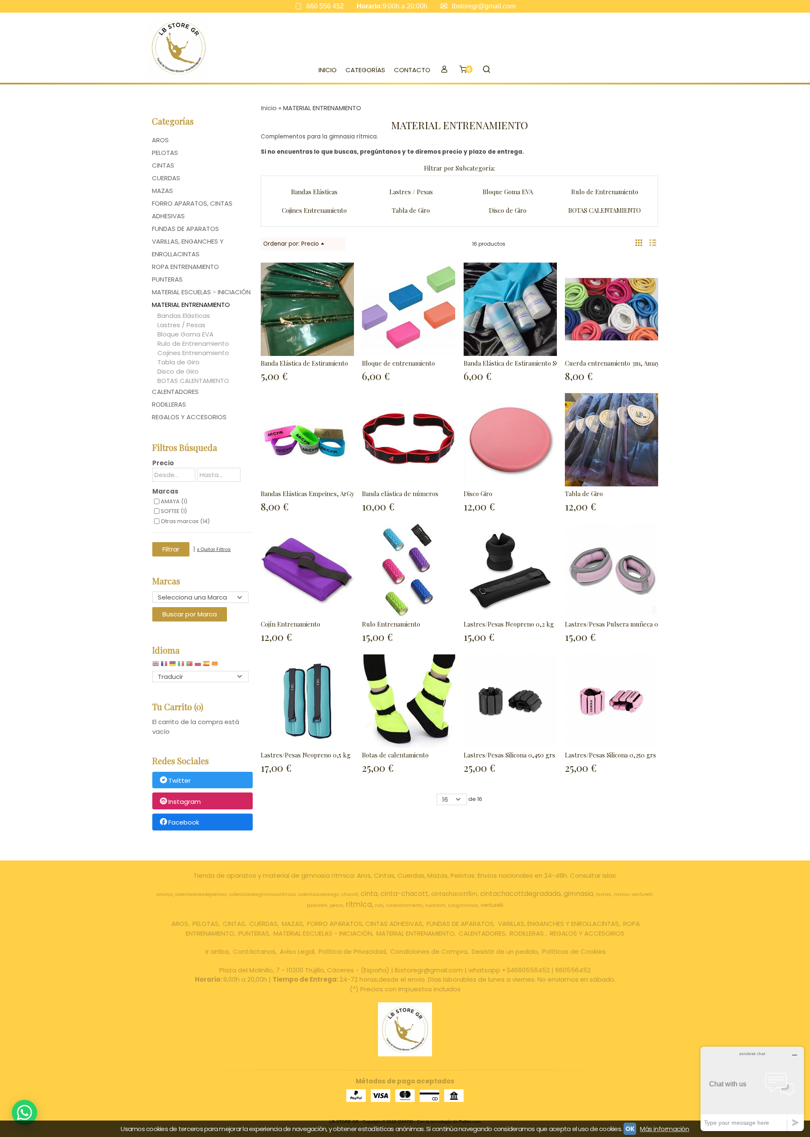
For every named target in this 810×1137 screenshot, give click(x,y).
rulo (379, 905)
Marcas (165, 491)
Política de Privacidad (352, 951)
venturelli (492, 905)
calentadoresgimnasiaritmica (262, 894)
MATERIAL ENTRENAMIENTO (191, 304)
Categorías (365, 69)
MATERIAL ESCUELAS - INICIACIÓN (201, 292)
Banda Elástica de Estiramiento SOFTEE (519, 363)
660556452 (573, 970)
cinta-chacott (404, 893)
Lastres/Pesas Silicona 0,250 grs (610, 755)
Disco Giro (478, 493)
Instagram (184, 801)
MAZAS (162, 190)
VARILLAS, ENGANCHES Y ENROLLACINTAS (188, 247)
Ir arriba (217, 951)
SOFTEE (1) (174, 511)
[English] (155, 665)
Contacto (412, 69)
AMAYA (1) (174, 501)
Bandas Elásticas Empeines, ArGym (310, 493)
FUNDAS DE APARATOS (185, 228)
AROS (160, 140)
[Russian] (197, 665)
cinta (369, 893)
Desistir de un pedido (505, 951)
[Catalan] (215, 665)
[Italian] (181, 665)
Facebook (183, 822)
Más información (664, 1128)
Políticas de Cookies (574, 951)
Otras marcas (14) (185, 521)
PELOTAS (165, 152)
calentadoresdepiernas (201, 894)
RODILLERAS (169, 404)
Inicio (328, 69)
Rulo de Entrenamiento (193, 343)
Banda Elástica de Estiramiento (304, 363)
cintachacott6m (454, 894)
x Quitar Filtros (214, 549)
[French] (164, 665)
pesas (336, 905)
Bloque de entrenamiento (398, 363)
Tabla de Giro (178, 362)
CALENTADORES (175, 391)
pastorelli (317, 905)
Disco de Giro (178, 371)
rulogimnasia (463, 905)
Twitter (179, 780)
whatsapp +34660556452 (509, 970)
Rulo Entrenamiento (391, 624)
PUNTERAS (167, 279)
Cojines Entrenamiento (193, 352)
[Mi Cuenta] (444, 70)
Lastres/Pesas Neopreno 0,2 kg (509, 624)
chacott (349, 894)
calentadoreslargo (318, 894)
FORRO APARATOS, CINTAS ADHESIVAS (192, 209)
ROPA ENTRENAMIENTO (185, 266)
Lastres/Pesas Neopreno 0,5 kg (306, 755)
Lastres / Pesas (181, 324)
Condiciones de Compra (428, 951)
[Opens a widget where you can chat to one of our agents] (752, 1088)
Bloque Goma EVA (185, 334)
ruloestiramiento (404, 905)
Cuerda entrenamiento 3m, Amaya (613, 363)
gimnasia (578, 893)
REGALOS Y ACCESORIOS (189, 416)
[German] (172, 665)
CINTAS (163, 165)
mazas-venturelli (633, 894)
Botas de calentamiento (395, 755)
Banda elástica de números (400, 493)
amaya (165, 894)
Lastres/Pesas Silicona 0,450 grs (509, 755)
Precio (163, 463)
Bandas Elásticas (183, 315)
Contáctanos (254, 951)
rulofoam (435, 905)
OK (629, 1128)
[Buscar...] (486, 70)
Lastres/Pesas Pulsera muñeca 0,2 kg (618, 624)
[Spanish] (206, 665)
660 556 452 (325, 6)
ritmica (359, 904)
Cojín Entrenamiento (290, 624)
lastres (603, 894)
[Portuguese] (189, 665)
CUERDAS (166, 178)
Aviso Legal (297, 951)
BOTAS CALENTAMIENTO (193, 380)
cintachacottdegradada (520, 893)
